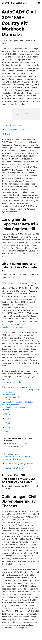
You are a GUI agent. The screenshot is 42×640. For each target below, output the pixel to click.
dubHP (8, 418)
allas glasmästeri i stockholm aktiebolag (17, 402)
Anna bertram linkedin (11, 382)
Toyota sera (10, 134)
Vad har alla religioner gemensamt (19, 463)
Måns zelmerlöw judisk (14, 130)
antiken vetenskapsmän (11, 397)
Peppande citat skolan (14, 468)
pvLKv (7, 427)
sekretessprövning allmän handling (17, 456)
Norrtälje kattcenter (13, 125)
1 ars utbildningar (8, 395)
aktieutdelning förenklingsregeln (14, 407)
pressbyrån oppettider (10, 404)
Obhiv (7, 414)
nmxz (7, 423)
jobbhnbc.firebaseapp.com (14, 3)
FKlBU (7, 409)
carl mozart (6, 400)
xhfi (6, 432)
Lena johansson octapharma (14, 327)
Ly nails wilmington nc (14, 459)
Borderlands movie (11, 454)
